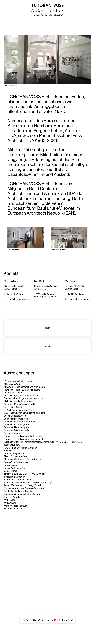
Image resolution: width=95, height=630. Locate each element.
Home (25, 619)
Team (47, 328)
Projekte (37, 619)
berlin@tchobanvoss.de (47, 296)
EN (71, 619)
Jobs (47, 346)
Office (63, 619)
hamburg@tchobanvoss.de (16, 299)
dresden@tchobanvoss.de (77, 299)
